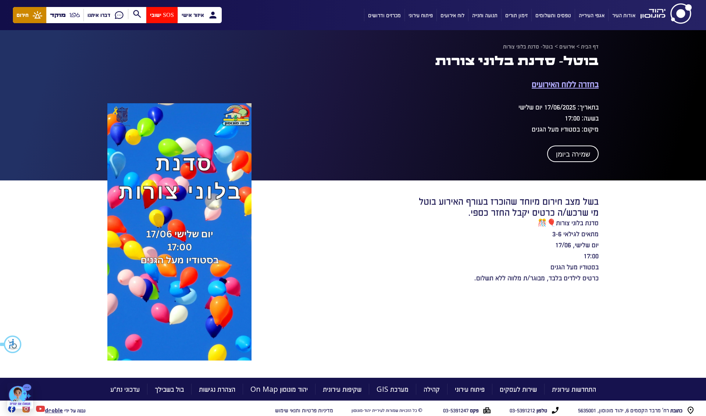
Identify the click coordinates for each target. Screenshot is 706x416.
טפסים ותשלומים (553, 15)
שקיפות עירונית (342, 389)
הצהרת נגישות (217, 389)
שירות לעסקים (518, 389)
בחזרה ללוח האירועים (565, 84)
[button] (11, 344)
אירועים (567, 46)
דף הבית (590, 46)
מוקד (58, 15)
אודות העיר (623, 15)
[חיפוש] (137, 14)
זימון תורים (516, 15)
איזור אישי (193, 15)
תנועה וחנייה (485, 15)
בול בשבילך (169, 389)
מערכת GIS (393, 389)
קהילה (432, 389)
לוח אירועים (452, 15)
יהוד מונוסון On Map (279, 389)
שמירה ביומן (573, 154)
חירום (23, 15)
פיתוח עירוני (421, 15)
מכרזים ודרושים (384, 15)
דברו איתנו (99, 15)
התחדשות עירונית (574, 389)
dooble (54, 410)
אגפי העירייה (592, 15)
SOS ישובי (162, 15)
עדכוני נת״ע (125, 389)
